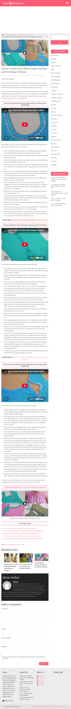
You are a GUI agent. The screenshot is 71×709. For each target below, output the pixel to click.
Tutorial (53, 161)
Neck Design (20, 544)
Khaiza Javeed (7, 75)
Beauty (53, 62)
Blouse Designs (56, 66)
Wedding (54, 165)
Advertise (46, 706)
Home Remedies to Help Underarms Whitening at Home (22, 533)
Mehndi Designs (56, 140)
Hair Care (54, 119)
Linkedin (41, 684)
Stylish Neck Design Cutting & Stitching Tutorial (25, 487)
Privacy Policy (54, 706)
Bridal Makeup (55, 80)
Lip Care (53, 129)
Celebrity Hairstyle (57, 94)
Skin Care (54, 151)
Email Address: (6, 638)
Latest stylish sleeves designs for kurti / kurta (30, 220)
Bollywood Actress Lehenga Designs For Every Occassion (22, 536)
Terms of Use (64, 706)
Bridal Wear (54, 87)
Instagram (42, 678)
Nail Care (54, 143)
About (32, 706)
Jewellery (54, 126)
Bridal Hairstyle (56, 73)
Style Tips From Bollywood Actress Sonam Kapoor (59, 193)
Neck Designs (32, 75)
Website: (4, 646)
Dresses (27, 35)
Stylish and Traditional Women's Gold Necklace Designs (27, 677)
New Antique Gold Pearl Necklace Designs (58, 204)
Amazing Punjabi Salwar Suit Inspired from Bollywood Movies (23, 538)
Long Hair (54, 133)
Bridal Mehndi (55, 83)
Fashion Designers (57, 115)
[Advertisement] (35, 20)
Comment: (4, 608)
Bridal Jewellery (56, 76)
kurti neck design (10, 544)
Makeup (53, 136)
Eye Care (54, 108)
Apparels (20, 35)
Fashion (12, 35)
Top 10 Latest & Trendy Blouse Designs (58, 199)
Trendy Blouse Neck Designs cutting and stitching (20, 528)
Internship (39, 706)
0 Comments (41, 75)
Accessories (55, 55)
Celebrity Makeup (56, 98)
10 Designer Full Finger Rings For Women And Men (58, 186)
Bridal (53, 69)
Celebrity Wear (55, 101)
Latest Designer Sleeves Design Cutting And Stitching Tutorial (23, 531)
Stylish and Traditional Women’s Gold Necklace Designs (59, 179)
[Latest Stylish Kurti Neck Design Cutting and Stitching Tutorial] (24, 53)
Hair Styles (54, 122)
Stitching (54, 158)
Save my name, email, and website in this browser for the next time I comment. (23, 657)
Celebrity (54, 90)
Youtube (41, 682)
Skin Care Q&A (55, 154)
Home (6, 35)
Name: (3, 629)
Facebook (42, 676)
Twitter (41, 680)
